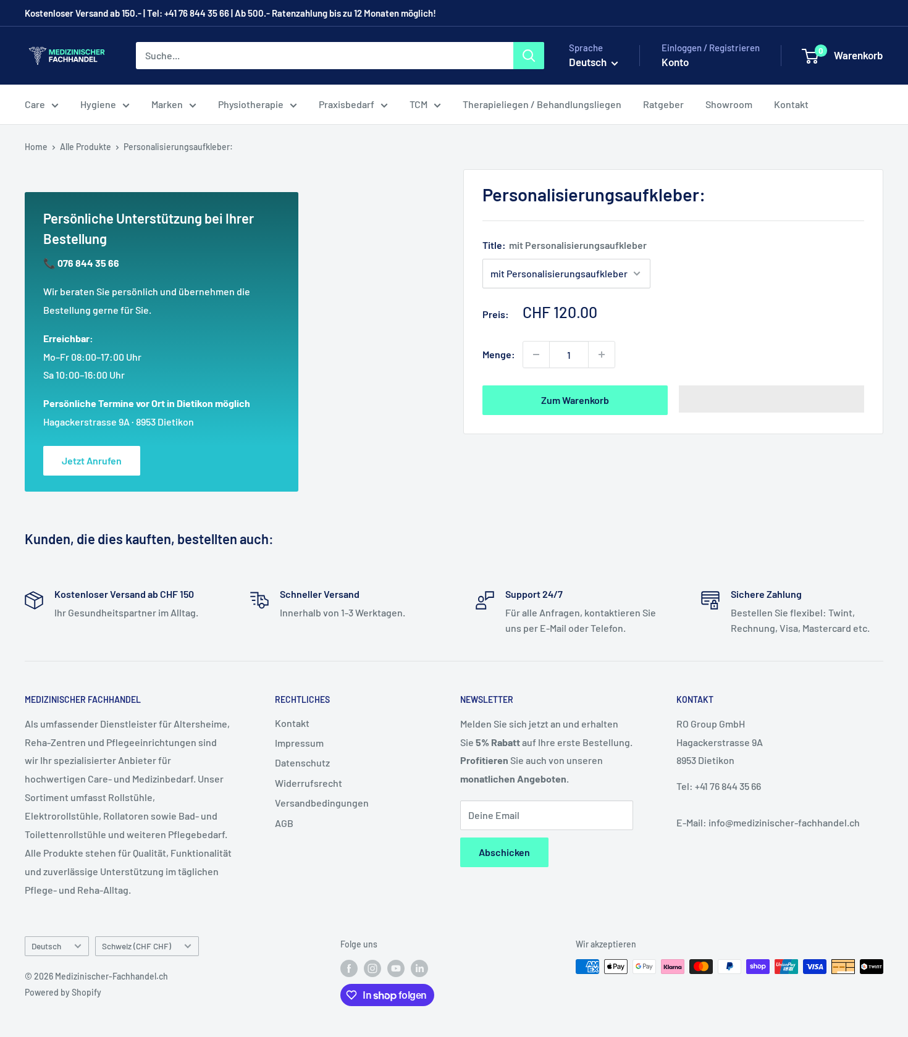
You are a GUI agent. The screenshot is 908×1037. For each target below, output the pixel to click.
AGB (284, 823)
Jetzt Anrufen (92, 460)
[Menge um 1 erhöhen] (602, 354)
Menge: (498, 354)
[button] (771, 399)
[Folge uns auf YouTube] (396, 967)
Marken (167, 104)
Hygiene (98, 104)
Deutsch (46, 946)
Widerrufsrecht (308, 783)
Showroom (728, 104)
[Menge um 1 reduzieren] (536, 354)
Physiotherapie (251, 104)
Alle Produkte (85, 146)
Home (36, 146)
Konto (675, 62)
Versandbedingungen (322, 802)
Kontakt (791, 104)
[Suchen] (528, 55)
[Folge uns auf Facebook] (349, 967)
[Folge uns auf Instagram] (372, 967)
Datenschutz (302, 762)
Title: (564, 245)
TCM (418, 104)
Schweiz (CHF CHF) (136, 946)
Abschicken (504, 852)
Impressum (299, 743)
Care (35, 104)
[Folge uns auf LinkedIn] (419, 967)
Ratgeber (663, 104)
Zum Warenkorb (575, 400)
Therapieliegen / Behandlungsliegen (542, 104)
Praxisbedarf (346, 104)
